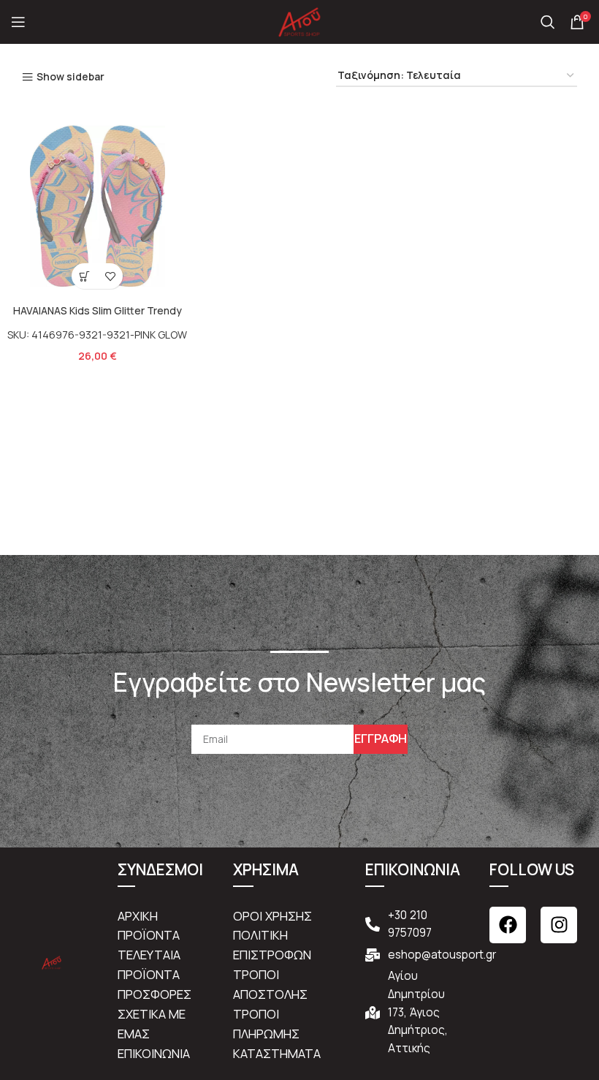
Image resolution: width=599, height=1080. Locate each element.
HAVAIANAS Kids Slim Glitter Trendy (97, 310)
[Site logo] (299, 21)
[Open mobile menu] (18, 22)
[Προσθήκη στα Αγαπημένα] (110, 276)
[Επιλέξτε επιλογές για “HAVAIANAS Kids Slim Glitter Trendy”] (84, 276)
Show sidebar (70, 77)
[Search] (547, 22)
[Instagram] (559, 925)
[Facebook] (507, 925)
